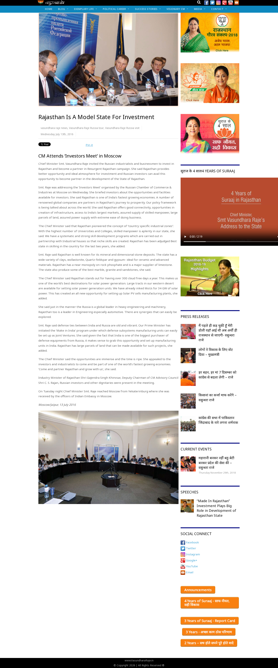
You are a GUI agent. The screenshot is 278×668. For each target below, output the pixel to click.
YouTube (191, 566)
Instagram (192, 554)
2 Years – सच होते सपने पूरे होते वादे (209, 643)
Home (48, 9)
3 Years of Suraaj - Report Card (209, 620)
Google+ (191, 560)
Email (189, 572)
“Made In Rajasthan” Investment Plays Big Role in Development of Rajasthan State (216, 508)
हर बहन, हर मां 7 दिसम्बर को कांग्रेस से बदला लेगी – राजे (217, 374)
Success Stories (146, 9)
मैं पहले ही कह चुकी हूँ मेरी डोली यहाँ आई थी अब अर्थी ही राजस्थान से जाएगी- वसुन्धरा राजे (218, 332)
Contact (217, 9)
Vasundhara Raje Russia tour (86, 128)
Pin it (89, 145)
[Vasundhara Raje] (51, 4)
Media (198, 9)
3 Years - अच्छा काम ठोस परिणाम (209, 632)
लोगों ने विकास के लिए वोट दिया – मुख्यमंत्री (216, 352)
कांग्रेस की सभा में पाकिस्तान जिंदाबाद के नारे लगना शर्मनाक (218, 420)
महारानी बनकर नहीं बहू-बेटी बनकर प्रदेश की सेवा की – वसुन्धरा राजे (216, 463)
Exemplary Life (84, 9)
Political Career (114, 9)
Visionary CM (176, 9)
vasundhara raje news (54, 128)
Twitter (190, 548)
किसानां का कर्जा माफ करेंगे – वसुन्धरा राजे (218, 397)
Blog (61, 9)
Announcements (198, 590)
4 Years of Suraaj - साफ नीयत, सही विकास (207, 603)
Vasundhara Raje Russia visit (122, 128)
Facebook (192, 542)
